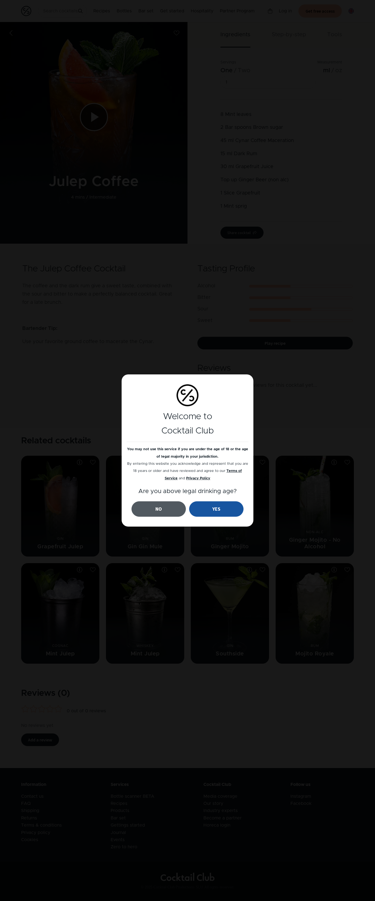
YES (216, 509)
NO (158, 509)
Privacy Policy (198, 478)
